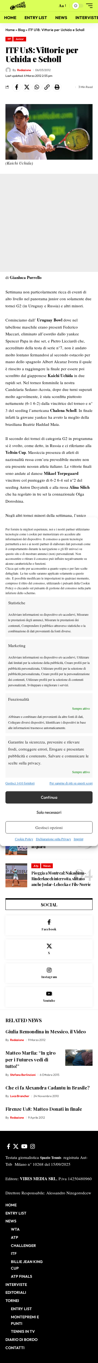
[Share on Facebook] (16, 87)
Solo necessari (49, 812)
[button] (52, 5)
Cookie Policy (24, 839)
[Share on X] (26, 87)
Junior (20, 39)
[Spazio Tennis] (18, 6)
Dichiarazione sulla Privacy (53, 839)
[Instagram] (49, 973)
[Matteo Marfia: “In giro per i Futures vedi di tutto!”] (79, 1057)
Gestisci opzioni (49, 827)
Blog (21, 30)
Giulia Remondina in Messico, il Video (45, 1031)
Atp (35, 866)
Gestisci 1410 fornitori (20, 783)
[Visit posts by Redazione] (8, 70)
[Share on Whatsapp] (36, 87)
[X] (49, 949)
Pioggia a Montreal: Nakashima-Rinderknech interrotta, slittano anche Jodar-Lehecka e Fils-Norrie (61, 878)
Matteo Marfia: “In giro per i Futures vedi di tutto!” (30, 1059)
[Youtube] (49, 997)
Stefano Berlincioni (23, 1075)
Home (10, 30)
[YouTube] (24, 1146)
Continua (49, 797)
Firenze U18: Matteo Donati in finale (43, 1109)
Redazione (24, 70)
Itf (9, 39)
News (47, 866)
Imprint (78, 839)
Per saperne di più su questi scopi (71, 783)
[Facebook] (49, 925)
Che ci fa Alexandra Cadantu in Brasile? (47, 1088)
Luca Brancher (19, 1096)
